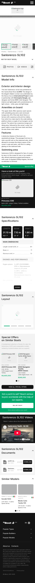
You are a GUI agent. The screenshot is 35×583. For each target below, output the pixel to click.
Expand (17, 287)
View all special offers (17, 387)
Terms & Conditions (8, 570)
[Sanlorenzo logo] (17, 10)
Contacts (14, 546)
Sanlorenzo (11, 89)
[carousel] (17, 33)
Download (28, 462)
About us (6, 546)
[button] (17, 29)
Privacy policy (20, 570)
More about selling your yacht (17, 410)
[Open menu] (31, 3)
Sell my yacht (17, 405)
